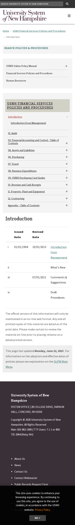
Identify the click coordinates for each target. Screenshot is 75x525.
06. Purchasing (16, 157)
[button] (69, 14)
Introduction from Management (28, 123)
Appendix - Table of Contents (24, 205)
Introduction (15, 116)
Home (6, 31)
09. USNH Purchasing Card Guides (26, 177)
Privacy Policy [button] (42, 509)
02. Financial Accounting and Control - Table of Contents (33, 142)
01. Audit (12, 133)
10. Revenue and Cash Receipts (24, 184)
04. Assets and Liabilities (21, 150)
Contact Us (20, 471)
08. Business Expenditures (22, 171)
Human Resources (16, 80)
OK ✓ (38, 518)
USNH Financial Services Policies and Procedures (39, 31)
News (17, 465)
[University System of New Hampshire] (24, 15)
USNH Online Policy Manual (21, 66)
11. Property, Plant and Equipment (26, 191)
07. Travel (13, 164)
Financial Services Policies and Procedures (29, 73)
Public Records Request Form (31, 484)
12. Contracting (16, 198)
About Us (19, 458)
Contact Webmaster (25, 478)
